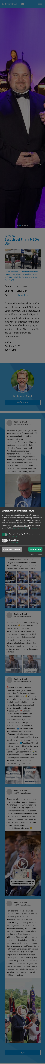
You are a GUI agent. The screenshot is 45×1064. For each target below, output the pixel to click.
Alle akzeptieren (35, 549)
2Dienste (13, 542)
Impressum (34, 528)
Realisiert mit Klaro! (36, 554)
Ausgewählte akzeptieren (12, 549)
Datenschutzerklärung (21, 528)
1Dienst (13, 536)
